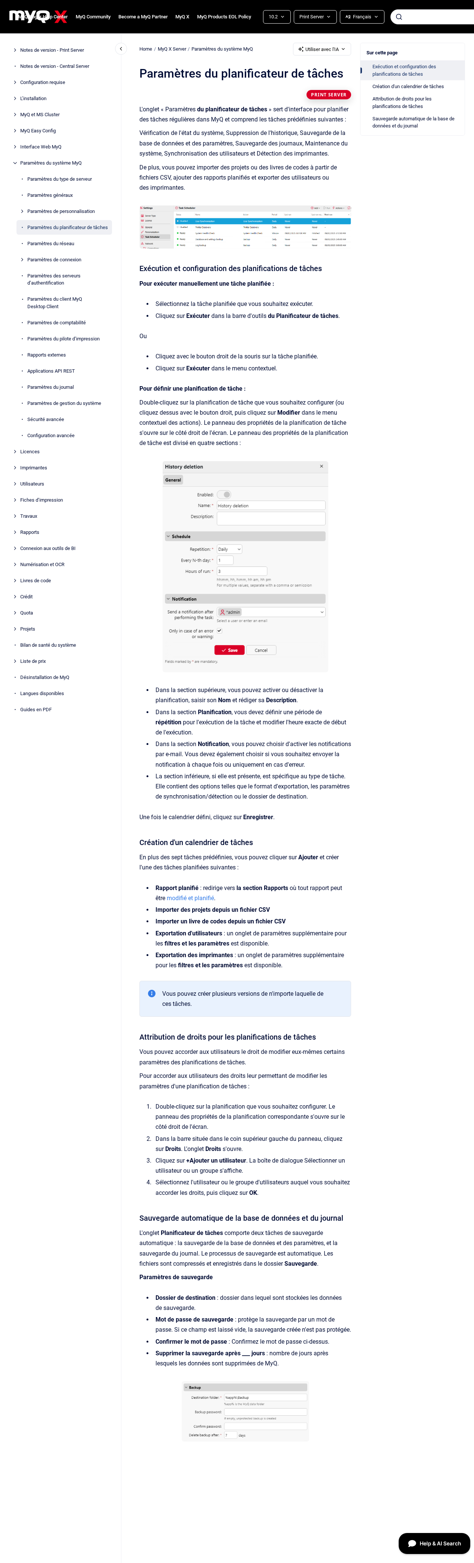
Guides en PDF (36, 709)
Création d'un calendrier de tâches (408, 86)
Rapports (29, 532)
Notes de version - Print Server (52, 50)
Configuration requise (42, 82)
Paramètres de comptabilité (56, 322)
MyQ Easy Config (38, 130)
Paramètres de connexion (54, 259)
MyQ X (182, 16)
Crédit (26, 596)
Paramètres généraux (50, 195)
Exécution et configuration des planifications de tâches (404, 70)
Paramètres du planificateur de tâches (67, 227)
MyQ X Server (172, 49)
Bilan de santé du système (48, 645)
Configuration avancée (51, 435)
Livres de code (35, 580)
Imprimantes (33, 468)
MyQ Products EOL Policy (224, 16)
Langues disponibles (42, 693)
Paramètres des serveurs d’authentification (54, 279)
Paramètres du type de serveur (59, 179)
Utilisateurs (32, 484)
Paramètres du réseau (50, 243)
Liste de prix (33, 661)
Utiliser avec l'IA (322, 49)
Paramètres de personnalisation (61, 211)
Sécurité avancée (45, 419)
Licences (30, 451)
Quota (26, 613)
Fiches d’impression (41, 500)
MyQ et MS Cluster (40, 114)
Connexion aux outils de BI (48, 548)
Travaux (28, 516)
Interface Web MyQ (40, 147)
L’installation (33, 98)
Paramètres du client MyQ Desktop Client (54, 302)
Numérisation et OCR (42, 564)
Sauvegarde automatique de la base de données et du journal (413, 122)
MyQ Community (93, 16)
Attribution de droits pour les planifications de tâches (402, 102)
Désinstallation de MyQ (44, 677)
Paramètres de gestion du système (64, 403)
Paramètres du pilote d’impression (63, 339)
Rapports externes (46, 355)
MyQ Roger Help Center (43, 16)
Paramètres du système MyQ (51, 163)
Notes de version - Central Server (54, 66)
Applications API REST (51, 371)
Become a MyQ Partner (143, 16)
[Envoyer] (399, 17)
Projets (27, 629)
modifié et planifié (190, 898)
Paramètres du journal (50, 387)
